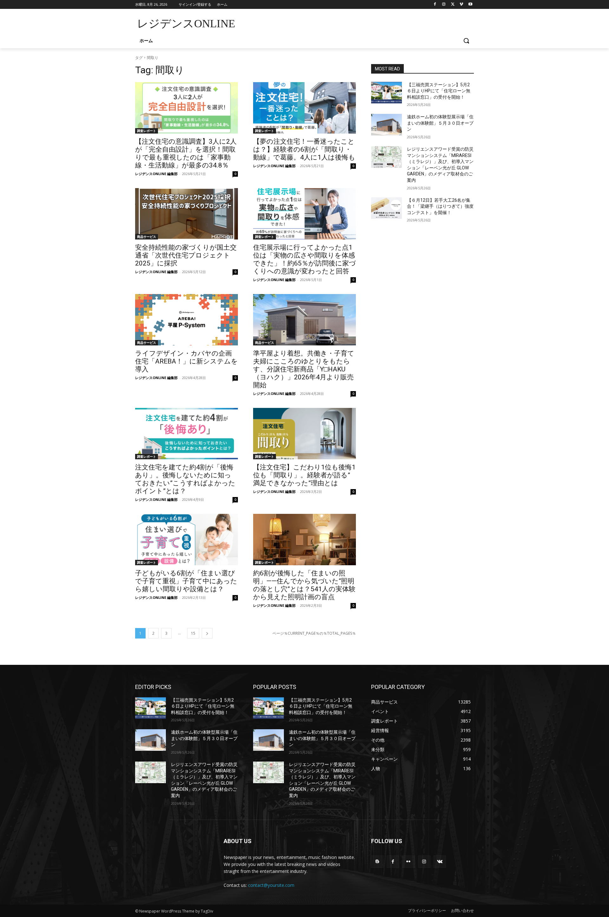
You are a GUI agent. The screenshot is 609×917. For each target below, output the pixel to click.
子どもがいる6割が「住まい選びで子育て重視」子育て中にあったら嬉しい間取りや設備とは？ (186, 581)
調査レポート (146, 130)
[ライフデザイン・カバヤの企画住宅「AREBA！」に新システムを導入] (186, 319)
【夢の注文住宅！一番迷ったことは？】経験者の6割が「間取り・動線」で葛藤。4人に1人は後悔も (304, 149)
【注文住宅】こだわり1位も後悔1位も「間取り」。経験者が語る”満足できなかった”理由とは (304, 475)
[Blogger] (377, 861)
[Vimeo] (461, 4)
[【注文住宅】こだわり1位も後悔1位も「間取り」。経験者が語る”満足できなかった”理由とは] (304, 433)
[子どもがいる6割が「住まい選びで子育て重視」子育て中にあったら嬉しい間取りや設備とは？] (186, 539)
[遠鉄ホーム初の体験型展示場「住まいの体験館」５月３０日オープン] (386, 124)
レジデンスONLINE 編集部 (156, 173)
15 (193, 633)
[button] (466, 40)
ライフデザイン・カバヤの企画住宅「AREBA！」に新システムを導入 (186, 361)
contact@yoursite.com (271, 885)
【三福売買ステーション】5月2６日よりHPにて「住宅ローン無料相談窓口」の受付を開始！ (438, 91)
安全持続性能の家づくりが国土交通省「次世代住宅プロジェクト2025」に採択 (186, 255)
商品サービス (146, 236)
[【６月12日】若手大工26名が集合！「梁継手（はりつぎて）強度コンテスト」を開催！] (386, 208)
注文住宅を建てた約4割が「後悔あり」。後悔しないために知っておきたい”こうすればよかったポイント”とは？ (185, 479)
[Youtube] (470, 4)
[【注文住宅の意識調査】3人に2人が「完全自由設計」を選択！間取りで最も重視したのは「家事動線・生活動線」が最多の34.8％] (186, 108)
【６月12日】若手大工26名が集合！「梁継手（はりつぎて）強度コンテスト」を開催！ (440, 206)
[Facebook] (435, 4)
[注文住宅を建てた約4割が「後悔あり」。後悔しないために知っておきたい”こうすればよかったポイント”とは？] (186, 433)
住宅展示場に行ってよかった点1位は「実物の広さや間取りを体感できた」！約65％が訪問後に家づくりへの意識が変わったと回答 (304, 259)
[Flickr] (408, 861)
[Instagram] (444, 4)
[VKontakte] (440, 861)
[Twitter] (452, 4)
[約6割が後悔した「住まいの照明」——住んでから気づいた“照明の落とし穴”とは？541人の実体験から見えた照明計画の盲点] (304, 539)
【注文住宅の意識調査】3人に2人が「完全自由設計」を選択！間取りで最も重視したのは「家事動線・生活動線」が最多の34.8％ (186, 153)
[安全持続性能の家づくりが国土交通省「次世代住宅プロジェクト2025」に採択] (186, 213)
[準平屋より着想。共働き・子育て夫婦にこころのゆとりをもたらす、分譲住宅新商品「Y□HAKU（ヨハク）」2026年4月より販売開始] (304, 319)
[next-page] (207, 633)
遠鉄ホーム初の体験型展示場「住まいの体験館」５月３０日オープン (440, 123)
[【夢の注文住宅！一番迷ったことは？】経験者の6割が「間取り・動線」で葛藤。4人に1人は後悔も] (304, 108)
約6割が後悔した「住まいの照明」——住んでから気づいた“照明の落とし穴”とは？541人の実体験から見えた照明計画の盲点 (304, 585)
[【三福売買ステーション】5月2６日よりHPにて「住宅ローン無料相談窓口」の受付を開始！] (386, 92)
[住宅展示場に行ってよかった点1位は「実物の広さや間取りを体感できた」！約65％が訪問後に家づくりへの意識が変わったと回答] (304, 213)
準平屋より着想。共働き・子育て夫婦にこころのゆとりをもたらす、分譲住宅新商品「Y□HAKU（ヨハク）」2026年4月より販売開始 (303, 369)
